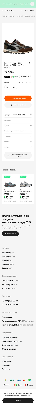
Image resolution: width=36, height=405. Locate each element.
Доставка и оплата (10, 345)
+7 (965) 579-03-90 (10, 301)
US (26, 82)
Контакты (6, 365)
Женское (8, 257)
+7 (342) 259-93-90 (10, 305)
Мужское (8, 253)
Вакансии (6, 369)
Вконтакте (11, 281)
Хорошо (17, 400)
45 (14, 87)
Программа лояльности (12, 341)
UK (23, 82)
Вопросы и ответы (9, 337)
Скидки (7, 268)
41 (7, 87)
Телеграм (11, 285)
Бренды (7, 260)
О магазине (6, 361)
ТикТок (10, 288)
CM (30, 82)
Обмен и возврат (9, 349)
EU (19, 82)
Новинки (8, 264)
